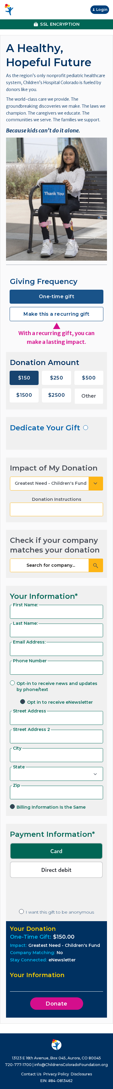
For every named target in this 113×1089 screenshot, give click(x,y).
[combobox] (56, 565)
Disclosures (81, 1074)
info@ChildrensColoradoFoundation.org (71, 1064)
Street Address (29, 711)
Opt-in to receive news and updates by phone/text (57, 686)
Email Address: (29, 642)
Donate (56, 1003)
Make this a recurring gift (56, 314)
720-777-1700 (18, 1064)
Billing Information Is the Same (51, 807)
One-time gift (56, 296)
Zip (16, 785)
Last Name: (25, 623)
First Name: (25, 605)
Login (101, 9)
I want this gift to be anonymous (60, 912)
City (17, 748)
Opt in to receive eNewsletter (60, 702)
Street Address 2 (31, 729)
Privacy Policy (56, 1074)
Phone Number (30, 661)
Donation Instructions (56, 499)
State (19, 767)
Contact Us (31, 1074)
